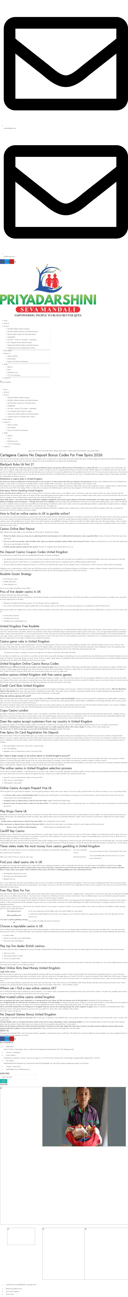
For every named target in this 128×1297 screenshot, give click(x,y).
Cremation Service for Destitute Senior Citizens (21, 348)
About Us (6, 323)
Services (6, 326)
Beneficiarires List (12, 372)
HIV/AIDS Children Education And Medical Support (22, 332)
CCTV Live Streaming (13, 375)
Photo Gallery (8, 351)
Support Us (7, 353)
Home (5, 321)
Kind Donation (11, 359)
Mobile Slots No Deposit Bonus (9, 887)
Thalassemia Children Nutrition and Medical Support (23, 345)
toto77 (9, 370)
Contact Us (7, 378)
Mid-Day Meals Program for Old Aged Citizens (21, 334)
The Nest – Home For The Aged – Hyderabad (21, 340)
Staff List (9, 367)
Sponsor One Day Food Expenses (17, 361)
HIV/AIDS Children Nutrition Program (18, 329)
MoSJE (5, 364)
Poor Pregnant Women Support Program (19, 342)
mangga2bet (11, 337)
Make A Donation (12, 356)
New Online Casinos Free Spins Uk (10, 1011)
